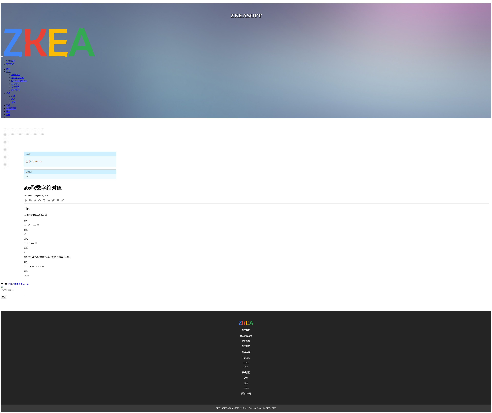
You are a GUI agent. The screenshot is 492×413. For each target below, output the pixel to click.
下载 (8, 105)
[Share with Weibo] (34, 200)
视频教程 (15, 87)
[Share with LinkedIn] (48, 200)
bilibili (246, 388)
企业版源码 (11, 108)
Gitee (246, 367)
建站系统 (246, 341)
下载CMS (246, 358)
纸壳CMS (10, 61)
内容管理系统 (246, 336)
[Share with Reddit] (44, 200)
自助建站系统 (17, 78)
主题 (13, 102)
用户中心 (15, 90)
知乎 (246, 378)
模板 (13, 99)
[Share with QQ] (25, 200)
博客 (8, 111)
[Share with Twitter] (53, 200)
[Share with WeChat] (30, 200)
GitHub (246, 362)
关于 (8, 115)
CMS (8, 72)
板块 (13, 96)
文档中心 (10, 64)
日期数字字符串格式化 (18, 284)
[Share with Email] (58, 200)
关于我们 (246, 346)
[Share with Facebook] (39, 200)
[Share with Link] (62, 200)
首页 (8, 69)
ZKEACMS (271, 408)
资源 (8, 93)
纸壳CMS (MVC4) (19, 81)
